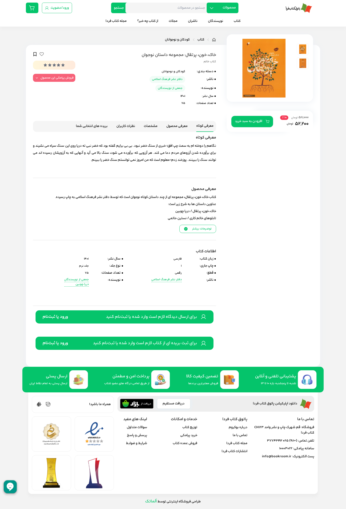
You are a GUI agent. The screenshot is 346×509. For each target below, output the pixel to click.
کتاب (200, 39)
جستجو (119, 8)
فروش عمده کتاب (185, 443)
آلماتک (151, 501)
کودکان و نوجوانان (177, 39)
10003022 (285, 448)
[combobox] (167, 8)
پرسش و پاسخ (137, 435)
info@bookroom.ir (276, 456)
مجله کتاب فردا (236, 443)
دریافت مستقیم (174, 403)
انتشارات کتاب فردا (234, 451)
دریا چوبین (82, 284)
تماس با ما (240, 435)
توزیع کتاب (189, 427)
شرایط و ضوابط (136, 443)
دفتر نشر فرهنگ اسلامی (167, 79)
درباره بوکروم (238, 427)
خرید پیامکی (188, 435)
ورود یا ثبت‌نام (55, 317)
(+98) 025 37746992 (282, 440)
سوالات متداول (137, 427)
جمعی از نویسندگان (170, 88)
